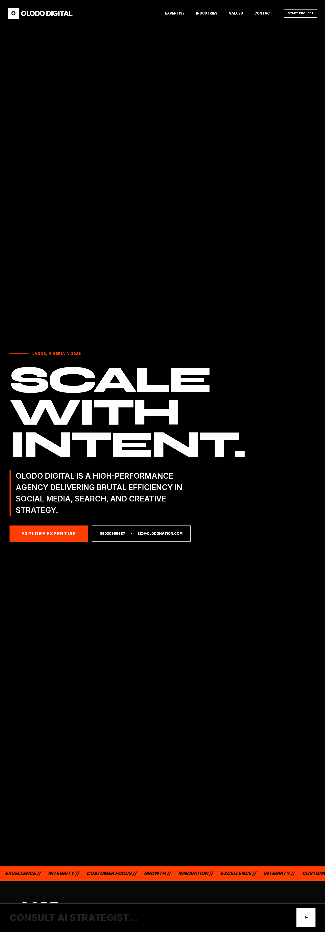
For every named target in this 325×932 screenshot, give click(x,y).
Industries (206, 13)
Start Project (301, 13)
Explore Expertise (48, 533)
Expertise (175, 13)
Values (236, 13)
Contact (263, 13)
